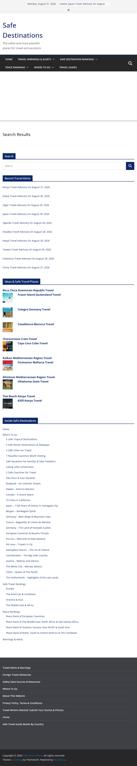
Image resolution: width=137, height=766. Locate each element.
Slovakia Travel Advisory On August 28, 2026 (27, 231)
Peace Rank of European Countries (25, 616)
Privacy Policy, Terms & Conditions (22, 703)
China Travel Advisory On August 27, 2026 (26, 267)
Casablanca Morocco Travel (36, 324)
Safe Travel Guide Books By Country (23, 724)
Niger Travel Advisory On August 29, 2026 (26, 205)
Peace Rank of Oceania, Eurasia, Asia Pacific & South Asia (38, 627)
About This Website (14, 695)
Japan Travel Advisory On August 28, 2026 (26, 214)
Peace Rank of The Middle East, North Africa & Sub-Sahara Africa (42, 621)
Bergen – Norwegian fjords (21, 511)
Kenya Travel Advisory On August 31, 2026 (26, 187)
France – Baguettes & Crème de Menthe (28, 522)
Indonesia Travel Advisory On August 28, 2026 (28, 258)
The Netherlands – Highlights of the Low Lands (32, 577)
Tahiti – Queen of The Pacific (22, 572)
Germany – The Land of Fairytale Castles (28, 527)
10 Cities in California (18, 500)
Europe (10, 588)
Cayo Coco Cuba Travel (33, 343)
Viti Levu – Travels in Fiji (19, 544)
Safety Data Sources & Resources (21, 681)
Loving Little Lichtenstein (20, 466)
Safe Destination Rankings (77, 59)
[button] (53, 59)
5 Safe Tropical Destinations (21, 439)
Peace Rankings (15, 67)
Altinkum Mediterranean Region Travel (29, 377)
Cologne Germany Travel (34, 309)
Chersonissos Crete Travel (20, 339)
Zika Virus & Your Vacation (20, 478)
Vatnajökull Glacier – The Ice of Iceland (27, 549)
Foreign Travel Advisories (17, 674)
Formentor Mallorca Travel (35, 362)
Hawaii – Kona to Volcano (20, 489)
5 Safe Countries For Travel (21, 472)
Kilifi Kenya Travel (30, 400)
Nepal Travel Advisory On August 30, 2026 (26, 196)
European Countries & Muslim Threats (27, 533)
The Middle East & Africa (20, 605)
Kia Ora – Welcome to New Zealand (25, 538)
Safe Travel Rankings (14, 584)
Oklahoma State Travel (33, 381)
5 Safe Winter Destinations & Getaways (27, 444)
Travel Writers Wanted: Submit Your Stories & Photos (33, 710)
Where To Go (42, 67)
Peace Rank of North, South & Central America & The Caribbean (41, 632)
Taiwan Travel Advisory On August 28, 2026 (27, 249)
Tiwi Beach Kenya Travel (19, 396)
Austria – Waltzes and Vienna (22, 561)
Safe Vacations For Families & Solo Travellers (31, 461)
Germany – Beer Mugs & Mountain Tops (28, 516)
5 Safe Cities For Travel (18, 450)
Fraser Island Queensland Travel (39, 295)
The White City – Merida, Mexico (24, 566)
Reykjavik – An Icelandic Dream (23, 483)
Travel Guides (68, 67)
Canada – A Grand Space (20, 494)
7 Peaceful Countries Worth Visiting (25, 455)
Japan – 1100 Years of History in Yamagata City (32, 505)
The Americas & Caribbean (21, 594)
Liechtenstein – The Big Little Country (27, 555)
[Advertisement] (68, 96)
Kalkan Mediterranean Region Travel (27, 358)
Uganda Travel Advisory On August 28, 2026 (27, 222)
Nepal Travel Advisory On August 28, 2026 (26, 240)
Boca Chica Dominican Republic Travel (28, 290)
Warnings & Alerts (13, 639)
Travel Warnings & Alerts (34, 59)
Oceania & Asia (14, 599)
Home (9, 59)
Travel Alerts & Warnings (17, 667)
